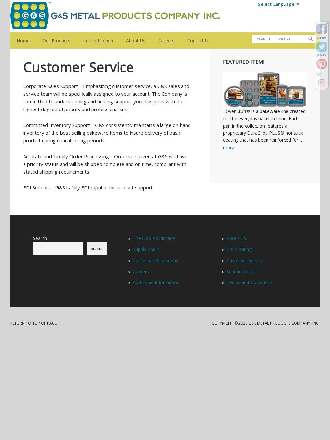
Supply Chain (146, 249)
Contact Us (198, 40)
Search (40, 238)
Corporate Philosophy (155, 260)
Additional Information (156, 282)
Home (23, 40)
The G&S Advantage (154, 238)
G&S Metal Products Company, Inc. (50, 16)
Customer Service (245, 260)
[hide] (327, 23)
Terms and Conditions (250, 282)
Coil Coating (239, 249)
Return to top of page (33, 323)
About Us (132, 40)
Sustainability (240, 271)
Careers (166, 40)
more (228, 147)
